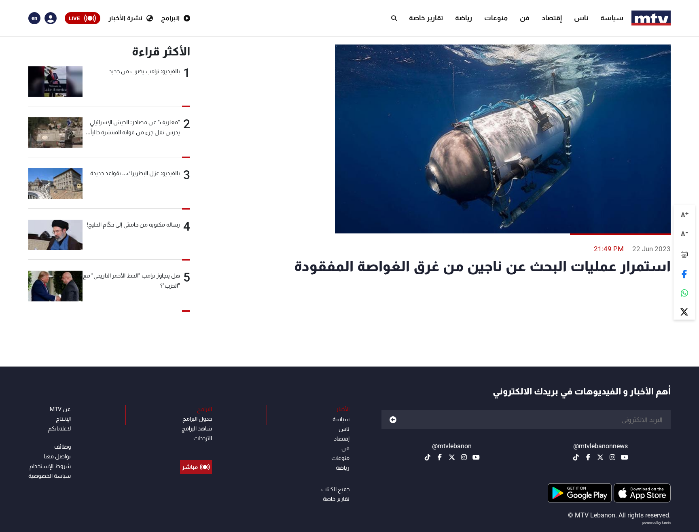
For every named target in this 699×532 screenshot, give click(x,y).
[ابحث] (394, 18)
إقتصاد (552, 18)
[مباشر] (196, 449)
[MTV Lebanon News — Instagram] (612, 457)
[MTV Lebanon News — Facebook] (588, 457)
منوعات (496, 18)
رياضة (463, 18)
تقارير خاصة (426, 18)
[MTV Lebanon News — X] (600, 457)
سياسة (611, 18)
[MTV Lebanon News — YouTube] (625, 457)
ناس (581, 18)
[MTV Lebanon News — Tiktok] (576, 457)
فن (525, 18)
